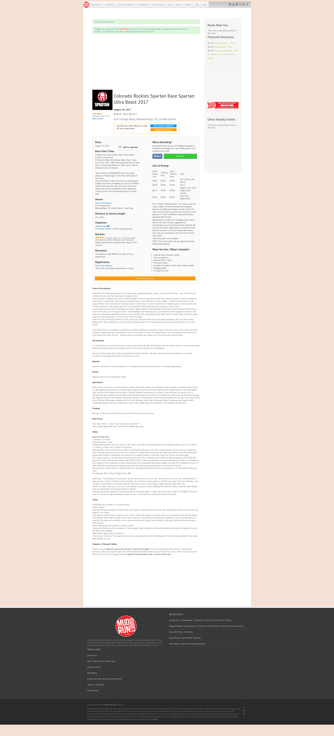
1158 (97, 228)
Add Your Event (94, 667)
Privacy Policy (93, 690)
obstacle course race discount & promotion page (127, 549)
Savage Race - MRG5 (224, 47)
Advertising (92, 673)
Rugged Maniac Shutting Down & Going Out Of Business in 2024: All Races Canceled (206, 626)
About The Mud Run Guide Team (101, 661)
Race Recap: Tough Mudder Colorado (185, 637)
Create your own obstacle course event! (104, 678)
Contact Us (92, 655)
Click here (123, 29)
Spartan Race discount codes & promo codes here (149, 554)
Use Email (180, 156)
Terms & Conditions (95, 684)
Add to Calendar (130, 147)
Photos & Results (163, 129)
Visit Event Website (103, 265)
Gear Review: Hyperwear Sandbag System (187, 643)
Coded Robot (109, 705)
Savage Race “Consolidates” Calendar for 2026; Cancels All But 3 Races (200, 620)
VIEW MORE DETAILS (145, 278)
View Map (128, 208)
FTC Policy (154, 719)
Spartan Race (101, 226)
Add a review (97, 118)
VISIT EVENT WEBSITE (163, 126)
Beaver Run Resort (103, 203)
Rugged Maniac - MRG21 (225, 43)
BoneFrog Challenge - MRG (226, 50)
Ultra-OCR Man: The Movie (181, 632)
